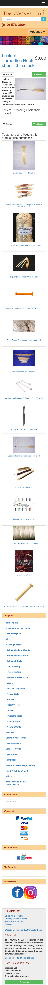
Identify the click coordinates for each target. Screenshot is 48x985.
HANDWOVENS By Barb (17, 770)
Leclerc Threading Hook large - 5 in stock (24, 456)
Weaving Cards (13, 726)
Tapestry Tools (13, 704)
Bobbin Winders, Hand (17, 655)
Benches (10, 732)
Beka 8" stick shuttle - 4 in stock (24, 371)
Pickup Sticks (12, 693)
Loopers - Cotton (14, 748)
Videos (9, 776)
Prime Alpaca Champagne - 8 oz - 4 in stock (24, 340)
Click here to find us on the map (20, 957)
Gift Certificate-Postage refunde (20, 765)
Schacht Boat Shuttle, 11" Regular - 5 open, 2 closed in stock (24, 205)
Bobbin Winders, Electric (18, 650)
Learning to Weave (24, 575)
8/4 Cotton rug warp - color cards (24, 519)
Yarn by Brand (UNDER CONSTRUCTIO (16, 783)
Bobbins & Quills (14, 661)
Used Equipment (13, 743)
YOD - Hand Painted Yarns (18, 628)
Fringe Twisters (13, 671)
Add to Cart (40, 74)
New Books (11, 759)
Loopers (10, 682)
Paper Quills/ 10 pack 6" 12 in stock (24, 277)
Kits (7, 639)
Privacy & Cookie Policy (16, 918)
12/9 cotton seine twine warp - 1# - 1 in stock (24, 245)
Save (29, 858)
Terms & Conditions (14, 921)
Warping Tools (13, 721)
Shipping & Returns (14, 915)
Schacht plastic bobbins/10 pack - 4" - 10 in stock (24, 398)
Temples (10, 710)
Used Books (11, 754)
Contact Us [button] (25, 982)
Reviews (8, 74)
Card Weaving (13, 666)
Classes (8, 924)
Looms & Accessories (16, 737)
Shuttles (10, 699)
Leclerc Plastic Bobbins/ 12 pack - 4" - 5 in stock (24, 308)
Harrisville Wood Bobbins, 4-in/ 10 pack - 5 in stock (24, 606)
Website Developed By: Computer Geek (23, 929)
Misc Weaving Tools (15, 688)
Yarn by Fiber (12, 622)
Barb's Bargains (13, 633)
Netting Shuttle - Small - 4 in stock (24, 429)
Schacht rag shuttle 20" (24, 487)
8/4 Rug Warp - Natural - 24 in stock (24, 543)
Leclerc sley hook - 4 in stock (24, 173)
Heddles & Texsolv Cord (17, 677)
